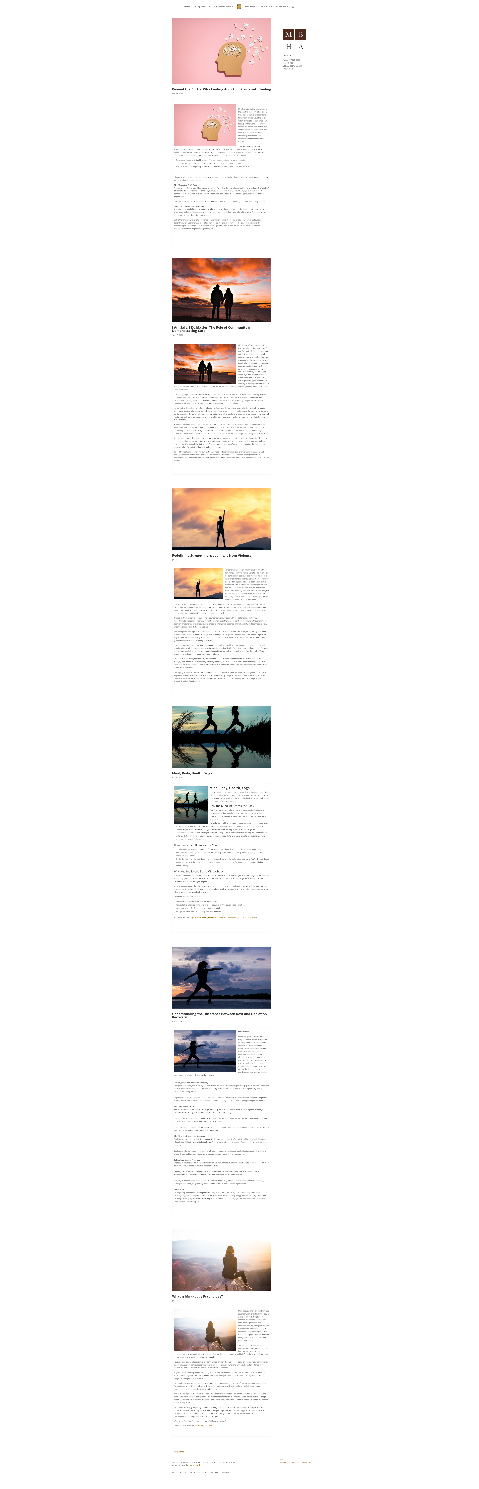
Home (187, 7)
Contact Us (225, 1472)
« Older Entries (178, 1452)
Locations (281, 7)
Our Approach (201, 7)
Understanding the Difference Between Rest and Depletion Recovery (219, 1015)
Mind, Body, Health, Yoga (192, 773)
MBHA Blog (195, 1472)
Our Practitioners (222, 7)
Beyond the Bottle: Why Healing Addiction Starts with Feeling (221, 89)
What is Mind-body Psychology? (197, 1296)
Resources (250, 7)
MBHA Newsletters (210, 1472)
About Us (265, 7)
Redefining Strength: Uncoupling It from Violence (211, 555)
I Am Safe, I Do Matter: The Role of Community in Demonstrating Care (211, 329)
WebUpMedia (195, 1465)
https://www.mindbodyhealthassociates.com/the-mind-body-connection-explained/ (223, 917)
